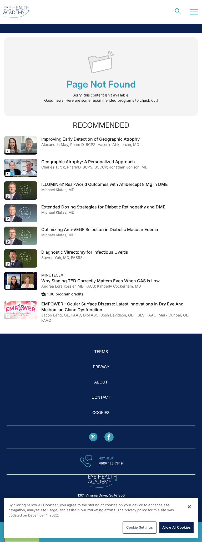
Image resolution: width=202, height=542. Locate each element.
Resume (20, 145)
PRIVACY (101, 366)
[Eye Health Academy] (16, 12)
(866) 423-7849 (111, 463)
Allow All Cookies (176, 527)
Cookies (101, 412)
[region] (101, 518)
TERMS (101, 351)
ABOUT (101, 382)
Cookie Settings (139, 527)
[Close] (189, 507)
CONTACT (101, 397)
